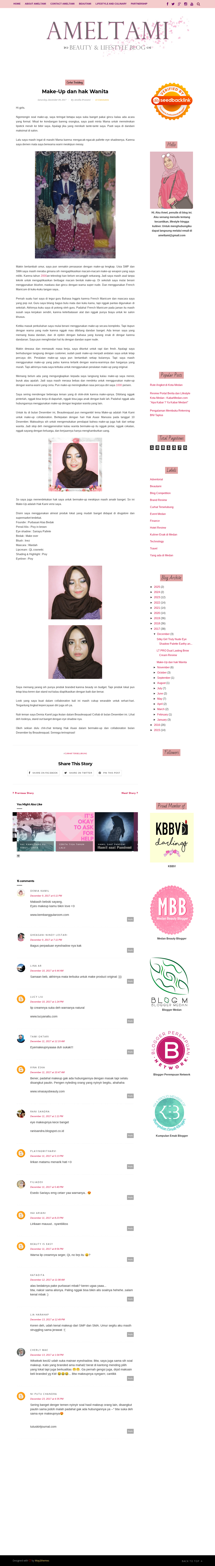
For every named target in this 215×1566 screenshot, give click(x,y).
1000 (119, 385)
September (163, 677)
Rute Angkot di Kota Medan (166, 385)
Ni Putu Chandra (43, 1393)
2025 (157, 586)
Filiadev (36, 1182)
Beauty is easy (41, 1244)
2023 (157, 597)
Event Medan (158, 513)
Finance (155, 520)
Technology (157, 541)
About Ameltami (35, 3)
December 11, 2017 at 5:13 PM (46, 1156)
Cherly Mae (39, 1350)
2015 (157, 730)
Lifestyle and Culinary (111, 3)
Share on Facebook (45, 773)
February (162, 714)
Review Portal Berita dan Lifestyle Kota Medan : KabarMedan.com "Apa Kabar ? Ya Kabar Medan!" (170, 398)
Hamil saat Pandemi (111, 845)
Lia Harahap (39, 1314)
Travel (153, 548)
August (161, 683)
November (163, 667)
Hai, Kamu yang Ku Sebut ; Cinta (33, 846)
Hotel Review (158, 527)
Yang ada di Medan (161, 555)
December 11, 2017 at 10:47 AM (47, 1072)
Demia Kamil (39, 890)
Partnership (139, 3)
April (160, 704)
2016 (157, 724)
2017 (157, 628)
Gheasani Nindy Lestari (48, 934)
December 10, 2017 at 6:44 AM (46, 970)
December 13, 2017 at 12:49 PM (47, 1319)
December (163, 634)
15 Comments (102, 100)
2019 (157, 618)
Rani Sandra (40, 1111)
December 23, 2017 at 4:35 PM (46, 1398)
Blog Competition (160, 493)
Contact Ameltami (62, 3)
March (161, 709)
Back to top (191, 1561)
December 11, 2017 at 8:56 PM (46, 1249)
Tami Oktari (39, 1036)
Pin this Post (111, 773)
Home (16, 3)
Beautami (85, 3)
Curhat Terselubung (75, 82)
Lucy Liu (36, 996)
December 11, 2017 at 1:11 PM (46, 1116)
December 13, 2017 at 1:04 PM (46, 1355)
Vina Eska (37, 1067)
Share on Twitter (80, 773)
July (159, 688)
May (159, 698)
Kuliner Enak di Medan (163, 534)
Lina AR (36, 965)
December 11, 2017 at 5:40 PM (46, 1187)
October (162, 672)
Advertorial (156, 479)
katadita (37, 1275)
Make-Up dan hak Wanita (172, 662)
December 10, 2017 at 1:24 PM (46, 1001)
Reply (130, 919)
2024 (157, 592)
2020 (157, 613)
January (162, 719)
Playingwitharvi (43, 1151)
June (160, 693)
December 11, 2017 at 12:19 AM (47, 1041)
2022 (157, 602)
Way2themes (42, 1560)
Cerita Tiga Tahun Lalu (71, 846)
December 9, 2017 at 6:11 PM (46, 895)
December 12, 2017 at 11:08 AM (47, 1279)
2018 (157, 623)
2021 (157, 607)
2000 (44, 275)
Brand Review (158, 500)
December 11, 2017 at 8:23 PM (46, 1218)
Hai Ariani (38, 1212)
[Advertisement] (172, 304)
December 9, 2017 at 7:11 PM (46, 939)
